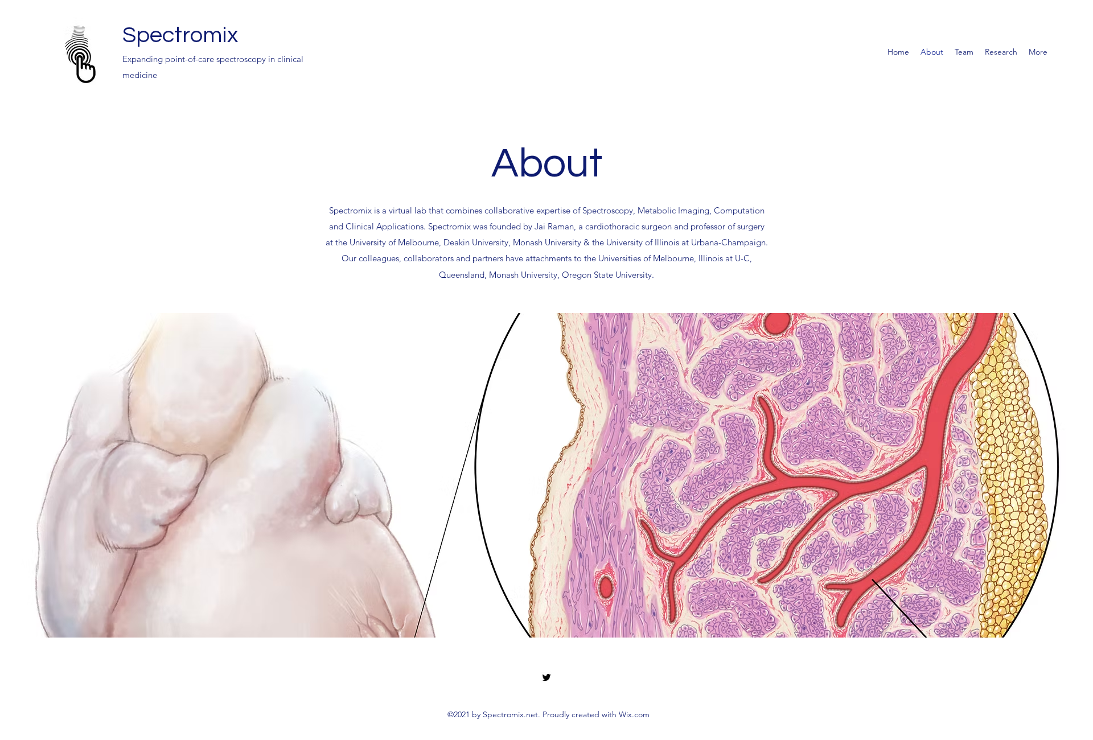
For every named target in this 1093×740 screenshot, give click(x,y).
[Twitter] (546, 677)
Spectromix (180, 35)
